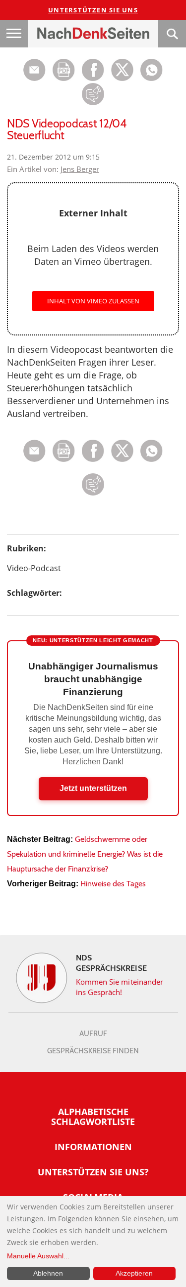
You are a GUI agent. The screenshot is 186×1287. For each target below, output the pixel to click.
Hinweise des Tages (113, 883)
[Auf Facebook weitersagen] (93, 78)
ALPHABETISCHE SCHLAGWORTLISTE (93, 1117)
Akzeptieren (134, 1273)
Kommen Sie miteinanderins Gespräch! (120, 987)
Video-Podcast (34, 568)
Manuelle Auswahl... (38, 1256)
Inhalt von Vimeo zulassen (93, 300)
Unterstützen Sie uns (93, 9)
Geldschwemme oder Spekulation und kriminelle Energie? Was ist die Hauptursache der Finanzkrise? (85, 853)
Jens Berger (80, 169)
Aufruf (93, 1033)
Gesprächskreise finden (93, 1050)
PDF (64, 70)
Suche (172, 33)
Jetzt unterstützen (93, 788)
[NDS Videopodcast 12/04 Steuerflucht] (151, 78)
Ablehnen (48, 1273)
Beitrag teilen (34, 70)
